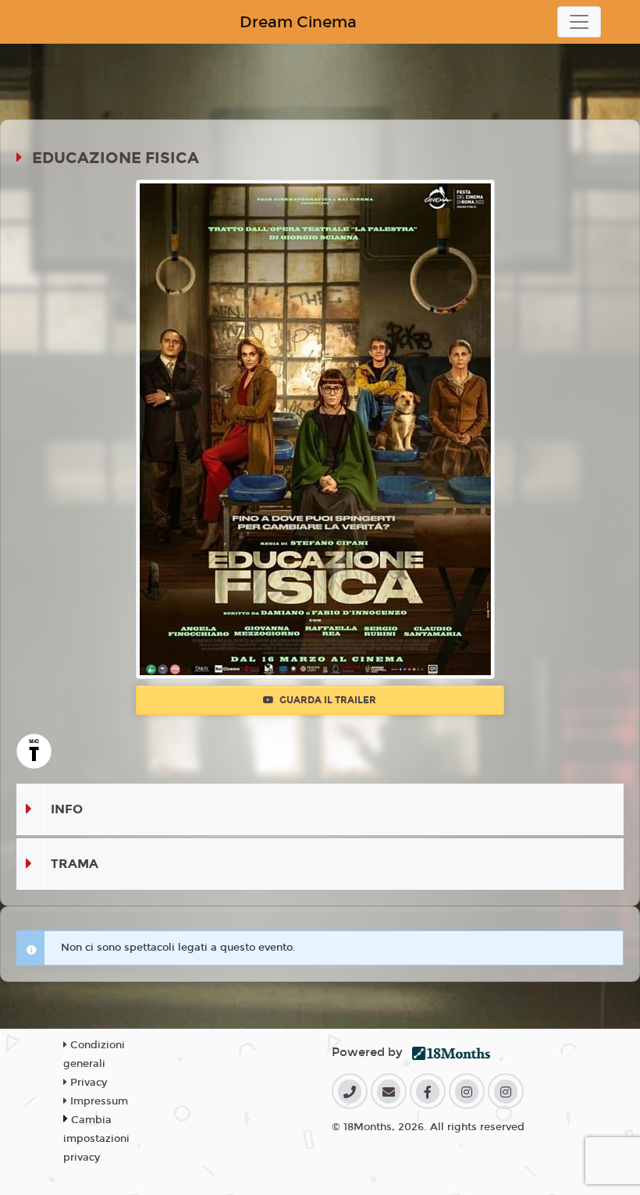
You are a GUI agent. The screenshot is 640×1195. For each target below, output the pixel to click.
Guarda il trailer (326, 700)
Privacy (87, 1082)
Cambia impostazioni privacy (96, 1139)
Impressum (97, 1101)
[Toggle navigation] (579, 21)
